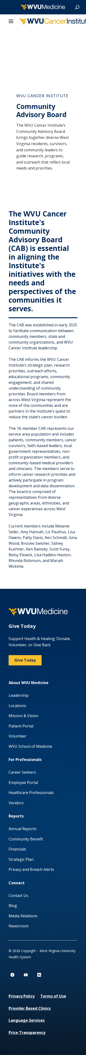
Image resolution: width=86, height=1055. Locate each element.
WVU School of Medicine (30, 746)
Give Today (25, 660)
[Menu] (11, 21)
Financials (17, 849)
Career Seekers (22, 772)
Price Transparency (27, 1032)
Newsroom (18, 926)
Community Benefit (26, 839)
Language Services (27, 1020)
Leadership (19, 695)
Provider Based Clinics (30, 1008)
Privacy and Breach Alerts (31, 869)
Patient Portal (21, 726)
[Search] (77, 7)
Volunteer (18, 736)
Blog (13, 905)
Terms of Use (53, 996)
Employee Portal (23, 782)
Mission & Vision (23, 715)
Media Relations (23, 916)
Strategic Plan (21, 859)
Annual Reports (23, 828)
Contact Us (18, 895)
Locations (17, 705)
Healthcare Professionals (31, 792)
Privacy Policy (22, 996)
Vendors (16, 802)
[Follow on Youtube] (26, 975)
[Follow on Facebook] (12, 975)
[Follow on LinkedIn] (39, 975)
